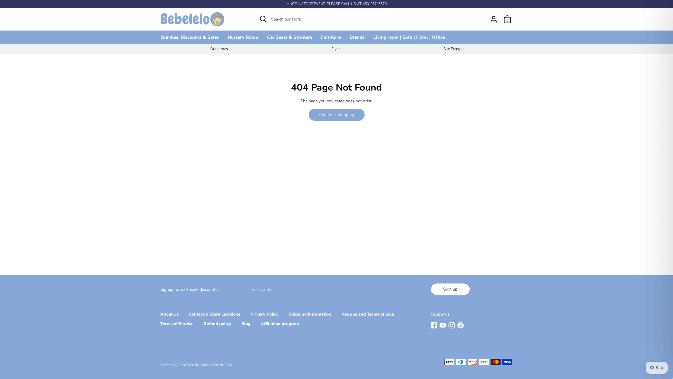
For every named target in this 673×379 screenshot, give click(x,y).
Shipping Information (310, 314)
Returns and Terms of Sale (367, 314)
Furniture (331, 37)
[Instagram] (451, 325)
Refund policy (217, 324)
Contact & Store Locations (214, 314)
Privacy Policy (265, 314)
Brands (357, 37)
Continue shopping (336, 115)
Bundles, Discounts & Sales (190, 37)
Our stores (219, 48)
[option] (219, 49)
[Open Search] (263, 19)
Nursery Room (243, 37)
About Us (169, 314)
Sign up (450, 289)
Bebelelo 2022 (222, 365)
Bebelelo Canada (198, 365)
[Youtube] (443, 325)
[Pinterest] (460, 325)
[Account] (493, 17)
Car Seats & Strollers (289, 37)
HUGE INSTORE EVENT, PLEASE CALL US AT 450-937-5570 (337, 3)
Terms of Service (176, 324)
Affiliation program (280, 324)
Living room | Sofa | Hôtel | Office (409, 37)
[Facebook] (434, 325)
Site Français (453, 48)
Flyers (336, 48)
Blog (246, 324)
